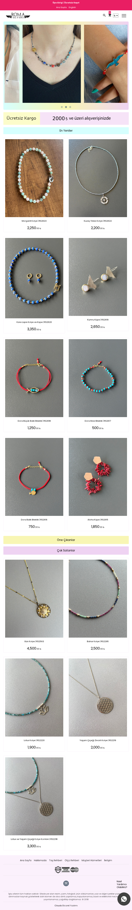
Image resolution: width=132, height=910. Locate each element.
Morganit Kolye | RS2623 (34, 220)
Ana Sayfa (61, 7)
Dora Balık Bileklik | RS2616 (34, 519)
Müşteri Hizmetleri (92, 860)
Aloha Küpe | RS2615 (98, 519)
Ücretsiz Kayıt (71, 2)
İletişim (108, 860)
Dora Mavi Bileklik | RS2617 (98, 420)
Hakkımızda (40, 860)
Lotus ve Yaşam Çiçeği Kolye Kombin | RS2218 (34, 839)
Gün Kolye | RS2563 (34, 641)
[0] (109, 15)
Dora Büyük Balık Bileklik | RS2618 (34, 420)
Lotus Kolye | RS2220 (34, 740)
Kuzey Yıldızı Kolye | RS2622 (98, 220)
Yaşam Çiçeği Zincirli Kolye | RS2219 (98, 740)
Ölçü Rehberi (72, 860)
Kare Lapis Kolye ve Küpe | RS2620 (34, 322)
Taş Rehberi (55, 860)
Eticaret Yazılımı (70, 905)
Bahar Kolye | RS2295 (98, 641)
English (72, 7)
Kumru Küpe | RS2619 (97, 319)
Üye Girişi (58, 2)
